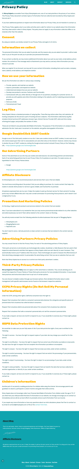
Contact (60, 2)
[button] (75, 2)
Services (68, 2)
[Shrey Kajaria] (8, 2)
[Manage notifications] (3, 461)
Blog (45, 2)
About (52, 2)
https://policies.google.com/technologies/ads (21, 145)
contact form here (41, 405)
